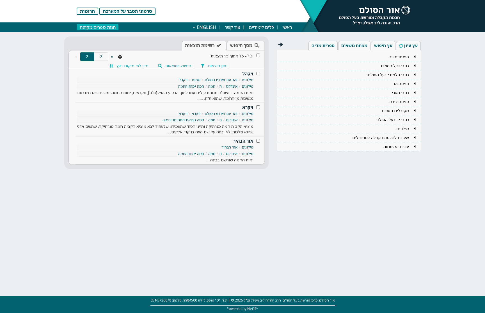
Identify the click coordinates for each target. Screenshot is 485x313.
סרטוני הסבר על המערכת (127, 11)
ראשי (287, 27)
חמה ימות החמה (191, 86)
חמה (211, 86)
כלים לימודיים (261, 27)
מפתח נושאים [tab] (354, 45)
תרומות (87, 11)
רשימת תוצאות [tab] (199, 45)
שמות (196, 79)
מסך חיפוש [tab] (241, 45)
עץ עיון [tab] (411, 45)
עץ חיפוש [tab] (383, 45)
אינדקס (231, 86)
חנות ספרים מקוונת (97, 27)
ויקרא (247, 107)
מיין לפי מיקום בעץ (131, 65)
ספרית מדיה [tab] (323, 45)
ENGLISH (206, 27)
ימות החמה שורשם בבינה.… (229, 160)
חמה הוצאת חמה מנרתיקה (183, 119)
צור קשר (232, 27)
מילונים (247, 79)
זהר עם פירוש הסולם (221, 79)
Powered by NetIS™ (242, 308)
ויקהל (247, 74)
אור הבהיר (243, 141)
